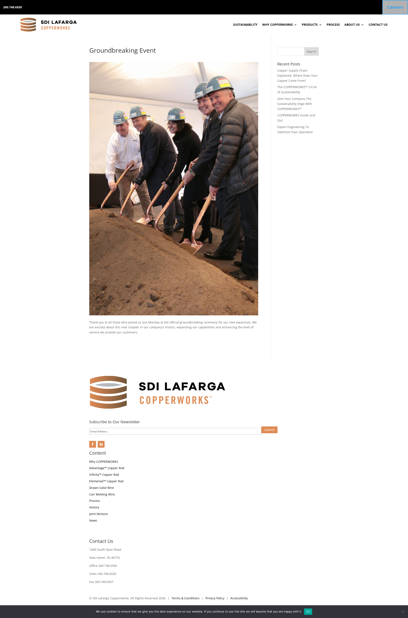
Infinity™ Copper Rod (104, 475)
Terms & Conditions (185, 598)
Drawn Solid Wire (101, 488)
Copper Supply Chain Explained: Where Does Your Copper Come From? (297, 75)
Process (333, 25)
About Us (352, 25)
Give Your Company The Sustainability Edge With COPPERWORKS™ (294, 104)
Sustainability (245, 25)
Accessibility (239, 598)
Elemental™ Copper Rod (106, 481)
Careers (395, 7)
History (94, 507)
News (93, 520)
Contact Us (378, 25)
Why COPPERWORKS (277, 25)
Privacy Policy (214, 598)
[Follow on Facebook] (92, 444)
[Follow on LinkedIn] (101, 444)
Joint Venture (98, 514)
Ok (308, 611)
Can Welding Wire (102, 494)
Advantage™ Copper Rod (106, 468)
